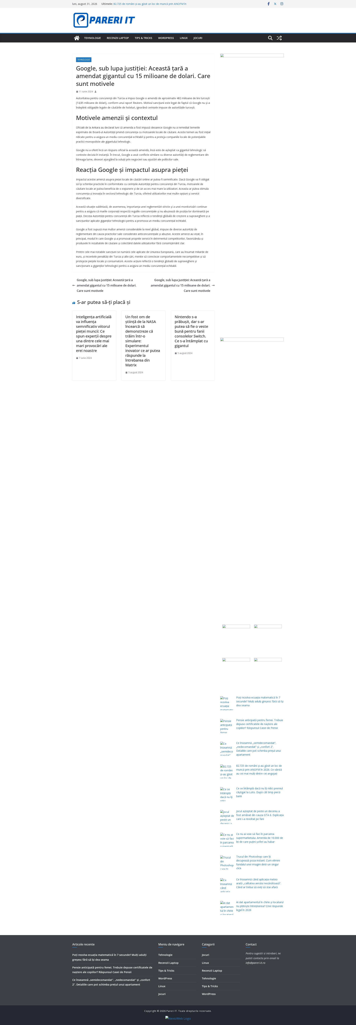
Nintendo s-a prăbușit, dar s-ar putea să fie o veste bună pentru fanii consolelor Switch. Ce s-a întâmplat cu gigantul (191, 331)
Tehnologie (92, 38)
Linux (184, 38)
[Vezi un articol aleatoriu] (279, 38)
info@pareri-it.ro (255, 963)
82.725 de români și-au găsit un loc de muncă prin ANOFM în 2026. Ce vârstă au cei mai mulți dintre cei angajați (149, 5)
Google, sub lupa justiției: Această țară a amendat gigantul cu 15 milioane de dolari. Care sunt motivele (106, 285)
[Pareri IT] (76, 38)
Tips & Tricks (143, 38)
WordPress (166, 38)
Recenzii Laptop (118, 38)
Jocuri (198, 38)
